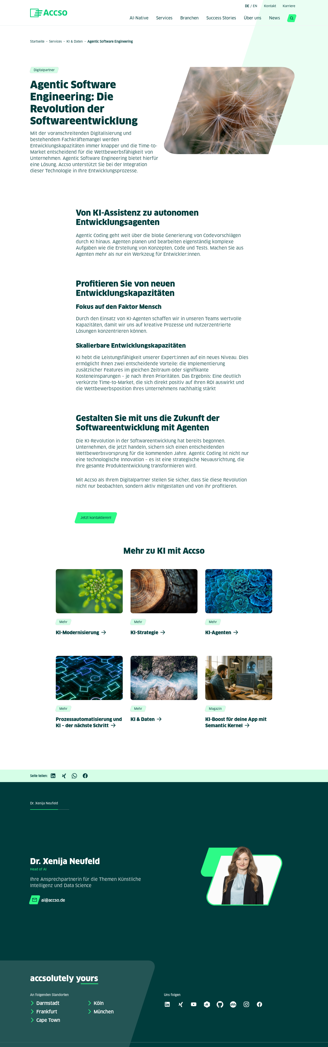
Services (164, 18)
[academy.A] (206, 1004)
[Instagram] (246, 1004)
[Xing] (66, 776)
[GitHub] (220, 1004)
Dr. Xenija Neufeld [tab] (44, 803)
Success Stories (221, 18)
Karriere (289, 6)
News (274, 18)
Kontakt (270, 6)
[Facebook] (87, 776)
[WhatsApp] (76, 776)
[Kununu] (233, 1004)
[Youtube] (193, 1004)
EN (255, 6)
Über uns (252, 18)
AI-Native (139, 18)
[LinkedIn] (55, 776)
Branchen (189, 18)
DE (247, 6)
